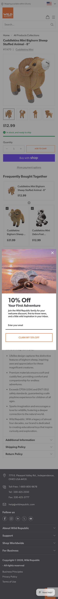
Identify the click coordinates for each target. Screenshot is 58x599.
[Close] (52, 253)
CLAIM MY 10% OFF (29, 337)
